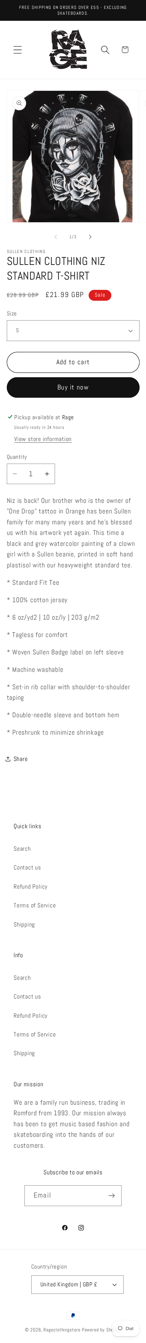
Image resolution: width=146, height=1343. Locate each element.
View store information (43, 439)
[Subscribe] (111, 1195)
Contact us (27, 867)
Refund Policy (31, 886)
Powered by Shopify (101, 1330)
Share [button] (21, 759)
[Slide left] (55, 236)
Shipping (24, 924)
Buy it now (73, 387)
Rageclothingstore (61, 1330)
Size (12, 313)
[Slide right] (90, 236)
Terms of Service (35, 905)
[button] (17, 49)
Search (22, 848)
